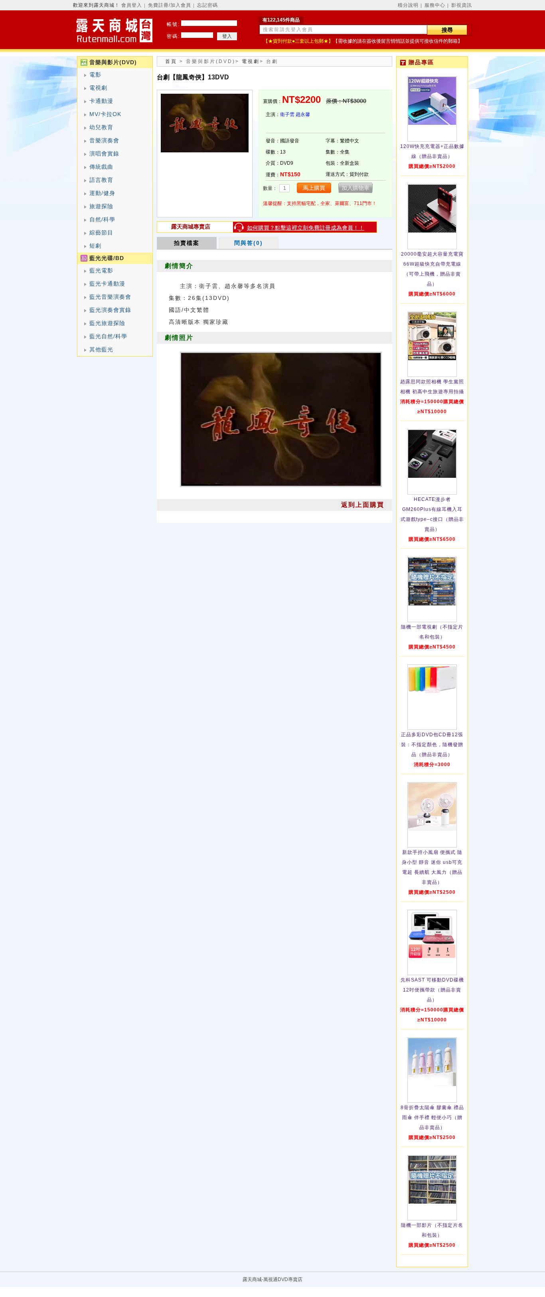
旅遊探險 (101, 206)
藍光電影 (101, 270)
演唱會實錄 (104, 153)
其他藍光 (101, 349)
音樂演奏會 (104, 140)
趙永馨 (303, 114)
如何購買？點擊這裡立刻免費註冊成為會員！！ (305, 228)
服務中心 (435, 5)
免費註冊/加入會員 (169, 5)
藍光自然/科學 (108, 336)
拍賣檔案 (186, 243)
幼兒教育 (101, 127)
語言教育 (101, 180)
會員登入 (131, 5)
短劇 (95, 245)
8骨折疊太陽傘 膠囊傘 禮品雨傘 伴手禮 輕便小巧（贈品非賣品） (432, 1117)
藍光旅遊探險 (107, 323)
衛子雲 (287, 114)
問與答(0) (248, 243)
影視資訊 (461, 5)
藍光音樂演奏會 (110, 297)
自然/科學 (102, 219)
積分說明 (408, 5)
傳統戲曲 (101, 167)
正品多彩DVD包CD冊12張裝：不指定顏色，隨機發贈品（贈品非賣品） (432, 744)
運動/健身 (102, 193)
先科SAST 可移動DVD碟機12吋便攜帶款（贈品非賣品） (432, 990)
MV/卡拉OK (105, 114)
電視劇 (98, 88)
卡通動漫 (101, 101)
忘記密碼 (207, 5)
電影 (95, 74)
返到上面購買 (362, 504)
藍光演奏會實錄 (110, 310)
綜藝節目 (101, 232)
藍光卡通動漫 (107, 283)
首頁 (171, 61)
